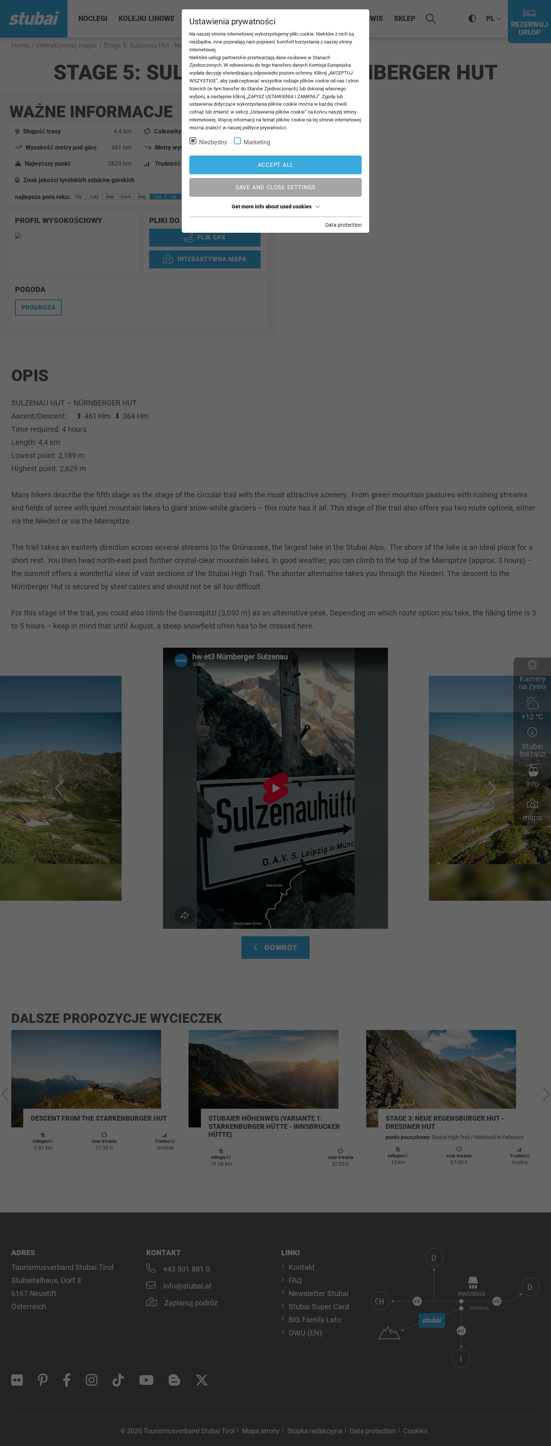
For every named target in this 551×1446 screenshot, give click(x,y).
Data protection (343, 225)
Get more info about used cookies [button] (271, 207)
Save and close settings (275, 187)
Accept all (275, 165)
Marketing (257, 142)
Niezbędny (213, 142)
